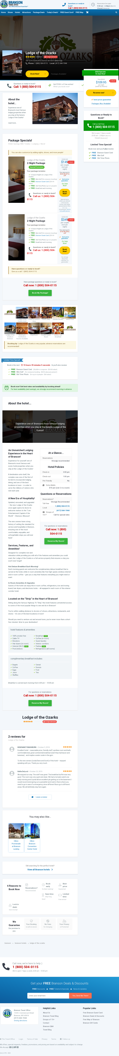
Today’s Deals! (52, 12)
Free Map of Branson (91, 1019)
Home (3, 12)
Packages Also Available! (101, 104)
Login (21, 1039)
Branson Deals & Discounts (93, 1016)
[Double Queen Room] (46, 328)
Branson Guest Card (42, 181)
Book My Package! (40, 293)
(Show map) (58, 61)
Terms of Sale (32, 1039)
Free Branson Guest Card (92, 1013)
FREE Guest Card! (67, 12)
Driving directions (20, 1021)
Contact (46, 1023)
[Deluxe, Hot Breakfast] (58, 328)
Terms (53, 1039)
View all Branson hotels (40, 868)
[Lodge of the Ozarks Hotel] (22, 313)
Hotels (17, 12)
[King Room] (34, 328)
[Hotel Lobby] (46, 313)
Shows (10, 12)
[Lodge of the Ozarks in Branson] (10, 328)
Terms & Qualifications (65, 210)
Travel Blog (47, 1030)
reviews (39, 57)
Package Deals (39, 12)
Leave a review (41, 797)
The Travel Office (8, 1039)
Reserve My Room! (56, 541)
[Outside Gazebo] (58, 313)
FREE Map (79, 12)
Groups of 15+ (48, 1019)
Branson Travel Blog (50, 1016)
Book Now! (34, 74)
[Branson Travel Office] (14, 4)
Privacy (44, 1039)
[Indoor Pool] (70, 313)
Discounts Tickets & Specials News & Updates (59, 989)
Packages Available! (58, 74)
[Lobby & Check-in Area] (34, 313)
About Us (46, 1013)
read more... (12, 123)
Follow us (66, 1039)
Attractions (26, 12)
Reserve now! (98, 93)
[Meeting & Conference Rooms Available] (22, 328)
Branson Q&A (48, 1026)
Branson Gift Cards (90, 1023)
